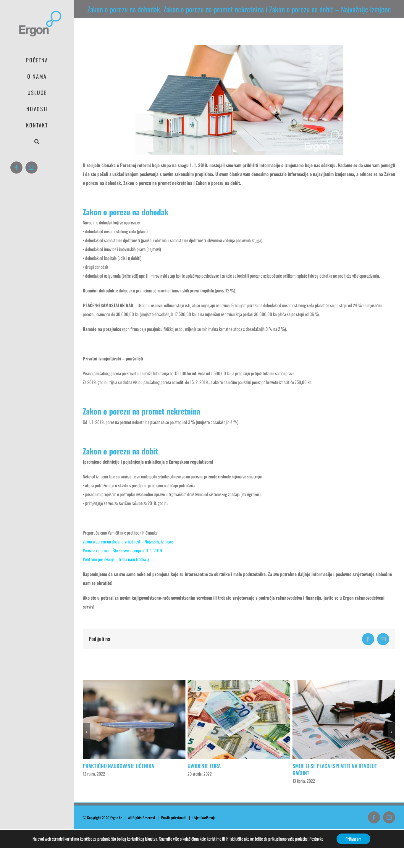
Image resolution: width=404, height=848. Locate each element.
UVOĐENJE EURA (104, 766)
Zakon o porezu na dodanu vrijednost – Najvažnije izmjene (128, 541)
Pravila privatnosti (173, 818)
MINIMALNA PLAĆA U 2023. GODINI (333, 766)
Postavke (316, 838)
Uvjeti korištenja (205, 818)
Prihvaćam (353, 839)
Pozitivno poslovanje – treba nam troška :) (116, 559)
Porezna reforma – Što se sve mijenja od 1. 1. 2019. (123, 550)
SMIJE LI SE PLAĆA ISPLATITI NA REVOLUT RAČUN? (234, 769)
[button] (37, 141)
